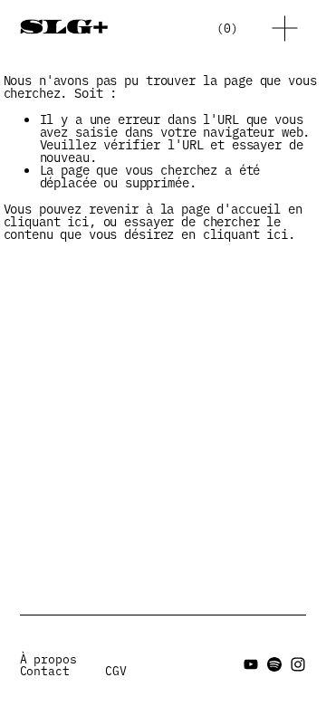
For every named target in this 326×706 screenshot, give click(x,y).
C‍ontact (45, 670)
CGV (116, 670)
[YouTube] (251, 664)
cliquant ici (46, 221)
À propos (48, 658)
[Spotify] (274, 664)
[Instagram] (298, 664)
